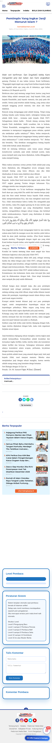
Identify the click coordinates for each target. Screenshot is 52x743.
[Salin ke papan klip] (31, 399)
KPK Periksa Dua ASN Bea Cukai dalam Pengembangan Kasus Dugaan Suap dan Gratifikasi (19, 458)
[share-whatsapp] (28, 399)
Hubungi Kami (37, 729)
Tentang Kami (14, 726)
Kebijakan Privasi (24, 729)
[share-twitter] (24, 399)
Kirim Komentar (14, 678)
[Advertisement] (26, 526)
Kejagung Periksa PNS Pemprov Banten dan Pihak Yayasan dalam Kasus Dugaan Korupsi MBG (20, 435)
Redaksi (23, 726)
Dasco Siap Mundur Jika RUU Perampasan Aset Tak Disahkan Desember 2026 (19, 469)
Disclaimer (13, 729)
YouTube (27, 723)
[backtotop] (26, 710)
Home (4, 11)
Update (34, 248)
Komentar (27, 405)
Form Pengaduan (34, 731)
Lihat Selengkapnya (25, 491)
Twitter (31, 723)
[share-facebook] (20, 399)
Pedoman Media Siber (35, 726)
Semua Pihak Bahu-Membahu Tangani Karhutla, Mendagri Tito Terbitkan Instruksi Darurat (20, 446)
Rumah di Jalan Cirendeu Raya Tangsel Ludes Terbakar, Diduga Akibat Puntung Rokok (19, 480)
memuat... (9, 381)
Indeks (26, 11)
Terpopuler (15, 11)
